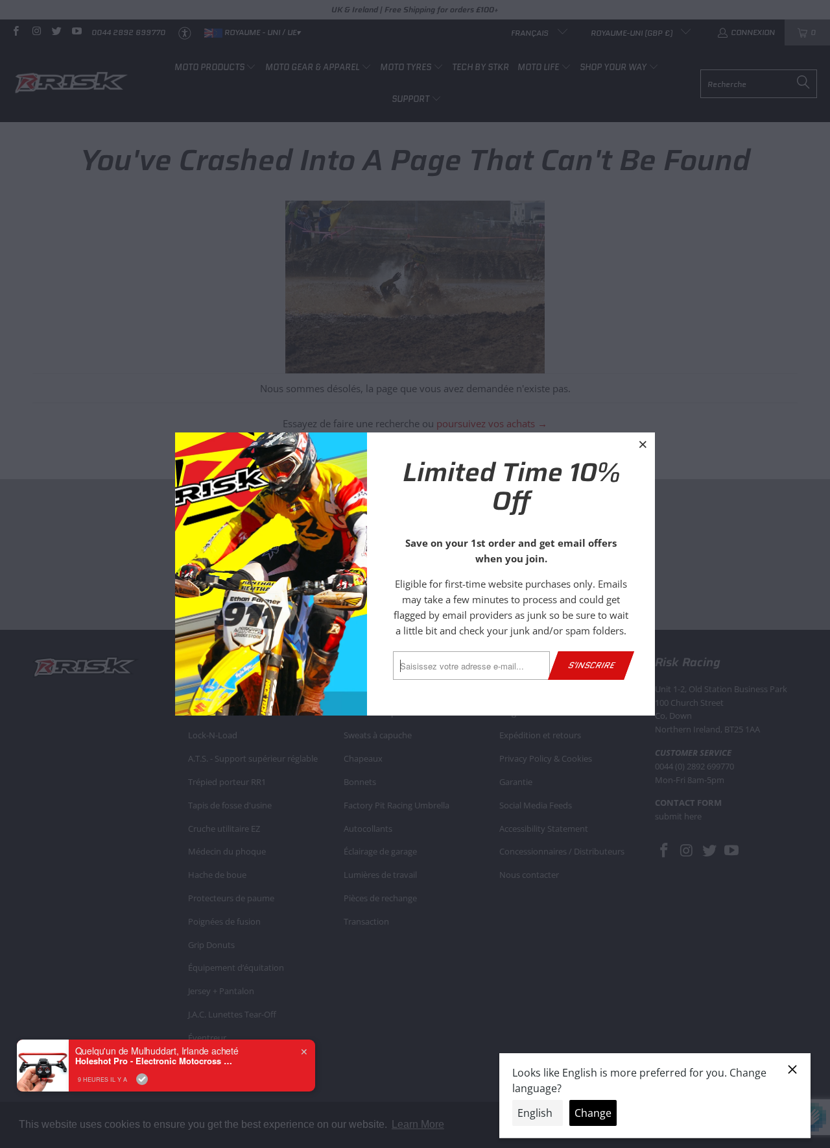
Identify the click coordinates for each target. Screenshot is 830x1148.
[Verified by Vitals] (142, 1079)
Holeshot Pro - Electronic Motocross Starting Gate (156, 1061)
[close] (643, 444)
